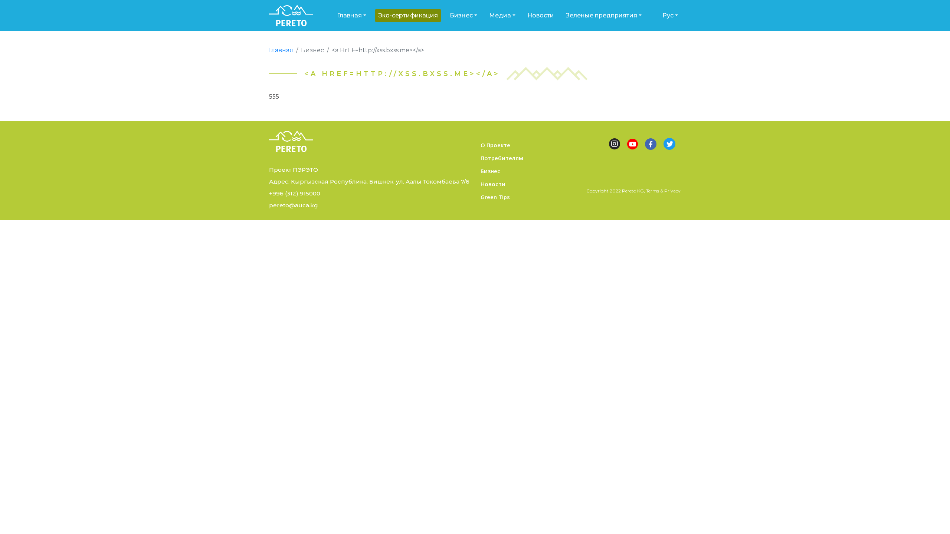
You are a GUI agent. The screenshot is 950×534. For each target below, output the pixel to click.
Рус (668, 15)
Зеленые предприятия (601, 15)
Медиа (500, 15)
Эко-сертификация (408, 15)
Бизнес (461, 15)
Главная (349, 15)
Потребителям (502, 158)
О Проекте (495, 145)
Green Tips (495, 197)
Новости (540, 15)
